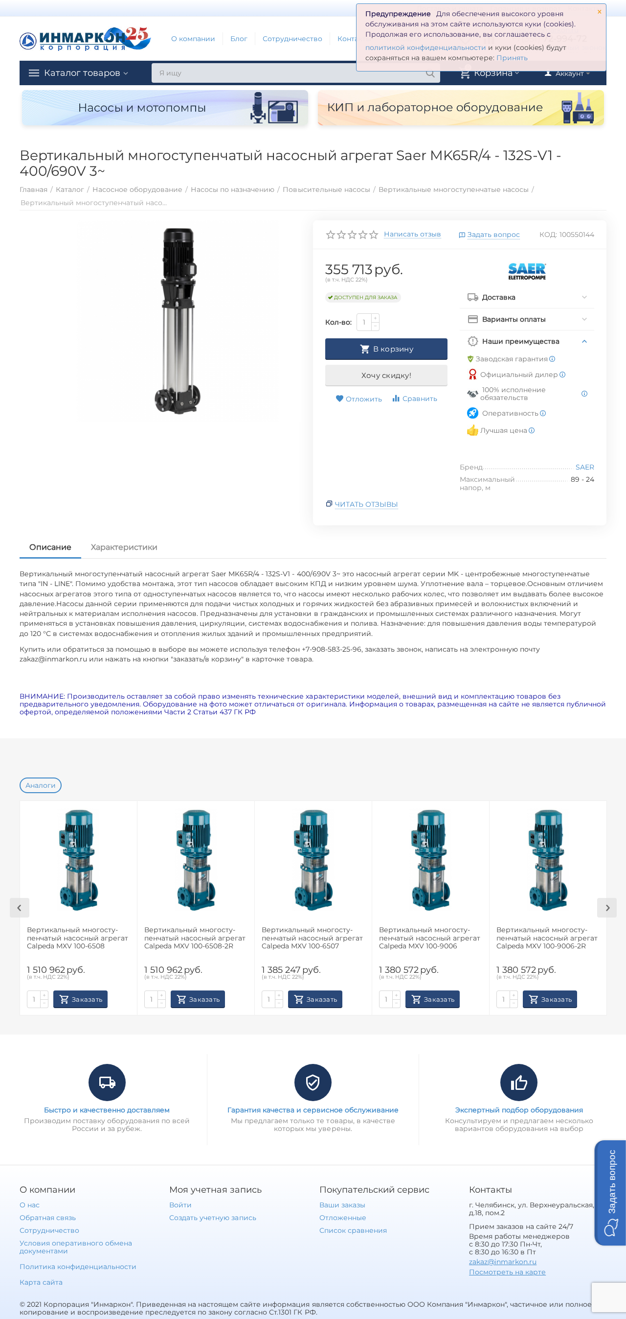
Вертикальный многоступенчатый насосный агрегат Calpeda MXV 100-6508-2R (195, 938)
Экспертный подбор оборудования (519, 1110)
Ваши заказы (342, 1205)
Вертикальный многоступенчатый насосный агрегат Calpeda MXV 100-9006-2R (547, 938)
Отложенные (342, 1217)
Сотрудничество (292, 38)
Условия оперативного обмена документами (76, 1247)
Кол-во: (338, 322)
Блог (238, 38)
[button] (610, 1193)
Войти (180, 1205)
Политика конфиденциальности (78, 1266)
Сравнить (419, 398)
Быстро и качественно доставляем (107, 1110)
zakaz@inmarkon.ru (503, 1261)
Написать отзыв (412, 234)
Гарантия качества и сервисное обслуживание (313, 1110)
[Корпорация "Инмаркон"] (86, 38)
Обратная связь (48, 1217)
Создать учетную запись (212, 1217)
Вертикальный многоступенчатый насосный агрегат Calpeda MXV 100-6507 (312, 938)
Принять (512, 57)
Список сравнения (353, 1230)
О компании (193, 38)
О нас (30, 1205)
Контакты (354, 38)
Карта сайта (41, 1282)
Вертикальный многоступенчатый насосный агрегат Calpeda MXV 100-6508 (77, 938)
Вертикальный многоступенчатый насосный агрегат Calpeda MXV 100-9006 (429, 938)
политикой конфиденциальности (425, 47)
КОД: (548, 234)
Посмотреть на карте (507, 1272)
